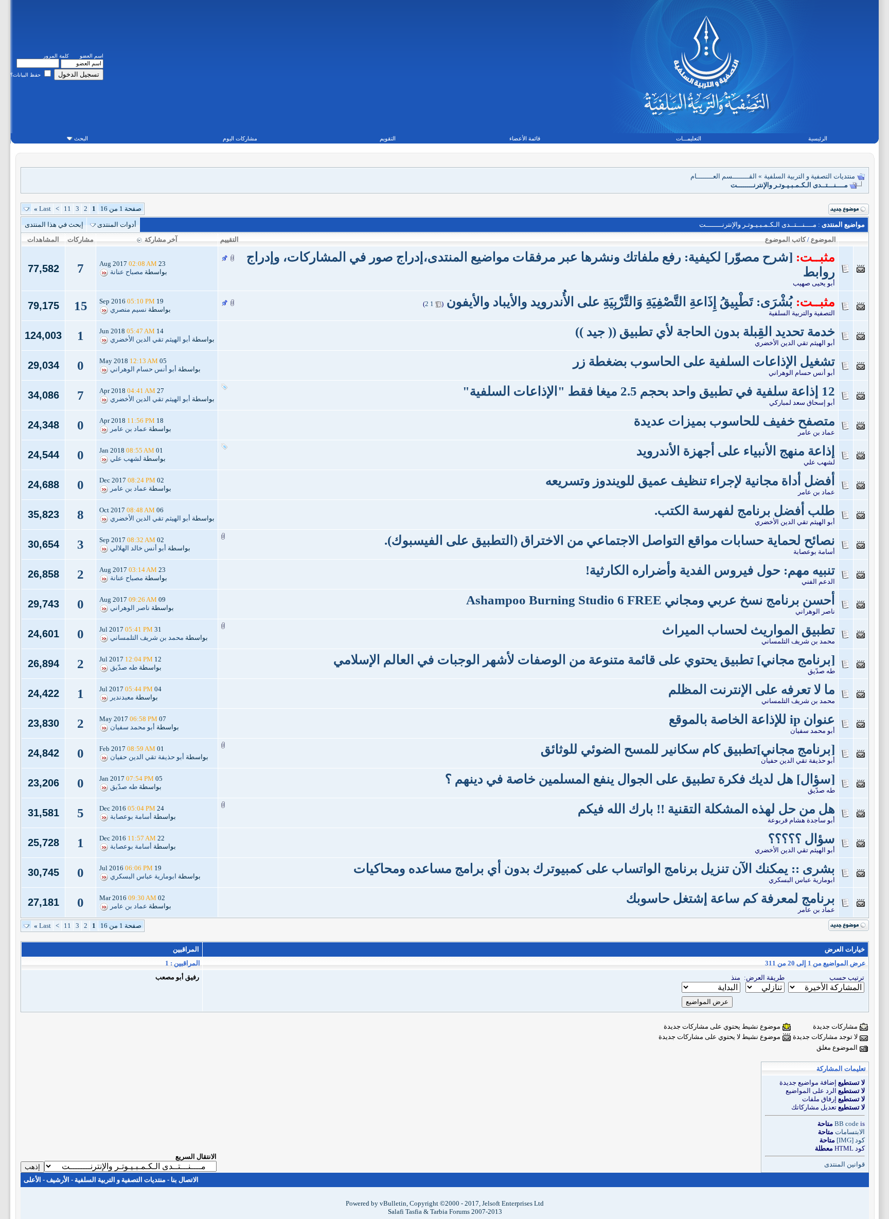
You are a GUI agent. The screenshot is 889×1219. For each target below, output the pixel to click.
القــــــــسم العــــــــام (723, 176)
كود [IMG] (851, 1140)
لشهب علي (819, 462)
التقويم (388, 138)
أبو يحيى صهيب (814, 283)
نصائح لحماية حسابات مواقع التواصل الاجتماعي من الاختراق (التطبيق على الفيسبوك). (609, 540)
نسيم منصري (128, 309)
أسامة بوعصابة (814, 551)
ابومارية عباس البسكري (802, 880)
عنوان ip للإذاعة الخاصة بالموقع (752, 719)
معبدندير (122, 697)
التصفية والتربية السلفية (802, 313)
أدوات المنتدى (116, 224)
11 (67, 208)
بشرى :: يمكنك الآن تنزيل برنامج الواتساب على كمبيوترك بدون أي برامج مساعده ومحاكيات (594, 868)
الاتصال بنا (185, 1180)
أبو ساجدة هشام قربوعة (801, 820)
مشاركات (80, 239)
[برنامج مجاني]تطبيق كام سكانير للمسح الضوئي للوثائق (688, 749)
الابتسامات (850, 1132)
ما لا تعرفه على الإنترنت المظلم (751, 689)
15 (80, 306)
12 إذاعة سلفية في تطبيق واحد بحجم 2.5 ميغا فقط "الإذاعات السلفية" (649, 391)
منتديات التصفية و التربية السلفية (809, 176)
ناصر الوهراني (815, 611)
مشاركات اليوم (240, 138)
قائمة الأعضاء (524, 138)
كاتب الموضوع (785, 239)
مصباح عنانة (126, 272)
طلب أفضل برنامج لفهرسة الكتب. (744, 510)
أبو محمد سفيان (812, 730)
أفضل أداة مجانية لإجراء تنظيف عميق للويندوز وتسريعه (690, 481)
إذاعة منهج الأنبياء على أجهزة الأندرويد (735, 451)
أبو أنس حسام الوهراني (802, 373)
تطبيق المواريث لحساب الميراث (748, 630)
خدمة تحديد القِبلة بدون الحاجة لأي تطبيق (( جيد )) (705, 331)
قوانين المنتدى (844, 1164)
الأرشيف (57, 1180)
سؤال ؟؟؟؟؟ (801, 839)
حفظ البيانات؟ (26, 75)
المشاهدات (43, 239)
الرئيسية (817, 138)
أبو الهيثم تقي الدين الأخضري (795, 343)
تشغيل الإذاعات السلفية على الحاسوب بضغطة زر (704, 361)
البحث (81, 138)
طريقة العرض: (764, 977)
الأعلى (32, 1180)
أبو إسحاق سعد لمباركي (802, 402)
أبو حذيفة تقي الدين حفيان (798, 760)
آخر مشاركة (161, 239)
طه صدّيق (821, 671)
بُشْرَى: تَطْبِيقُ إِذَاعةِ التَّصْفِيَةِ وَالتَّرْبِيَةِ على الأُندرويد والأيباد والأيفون (620, 302)
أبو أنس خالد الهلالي (138, 548)
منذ (735, 977)
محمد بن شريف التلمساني (798, 641)
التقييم (229, 239)
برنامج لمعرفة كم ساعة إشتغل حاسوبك (730, 898)
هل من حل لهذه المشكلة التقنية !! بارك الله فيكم (706, 809)
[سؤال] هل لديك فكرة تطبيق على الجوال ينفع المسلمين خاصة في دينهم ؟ (640, 779)
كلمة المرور (56, 56)
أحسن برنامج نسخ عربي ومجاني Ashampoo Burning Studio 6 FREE (650, 600)
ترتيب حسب (846, 977)
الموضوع (823, 239)
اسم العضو (91, 56)
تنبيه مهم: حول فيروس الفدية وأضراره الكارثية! (710, 570)
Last (42, 208)
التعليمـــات (688, 138)
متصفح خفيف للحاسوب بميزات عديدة (734, 421)
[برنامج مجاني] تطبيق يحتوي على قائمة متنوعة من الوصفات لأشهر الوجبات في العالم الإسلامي (584, 660)
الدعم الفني (818, 581)
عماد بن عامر (816, 432)
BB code (846, 1123)
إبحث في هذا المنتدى (54, 224)
